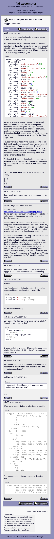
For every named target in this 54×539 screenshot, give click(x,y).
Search (25, 10)
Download (20, 537)
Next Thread (42, 511)
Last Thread (32, 511)
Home (19, 10)
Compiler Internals (24, 19)
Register (32, 10)
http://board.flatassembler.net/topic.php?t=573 (23, 212)
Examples (40, 537)
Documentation (30, 537)
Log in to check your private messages (23, 12)
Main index (11, 537)
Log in (40, 12)
